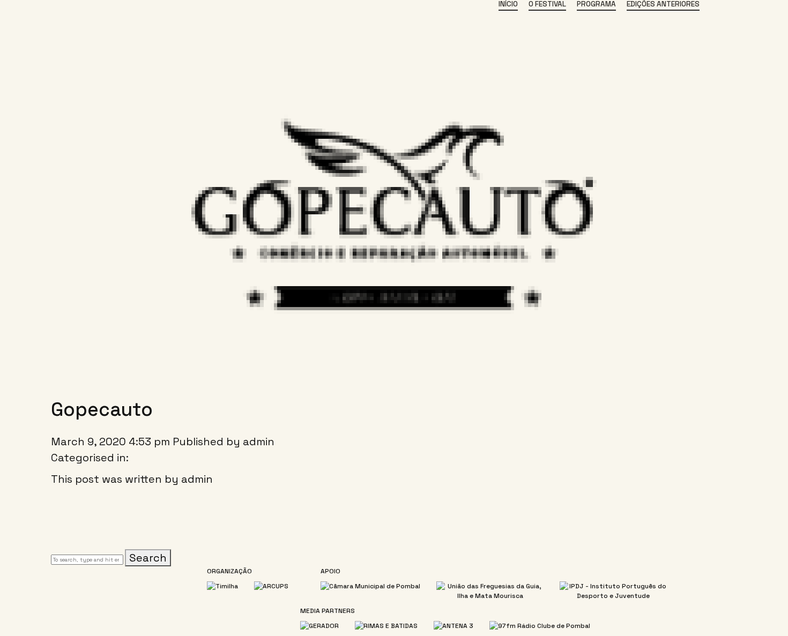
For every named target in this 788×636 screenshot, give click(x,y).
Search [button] (148, 558)
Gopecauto (102, 409)
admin (258, 441)
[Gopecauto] (394, 378)
